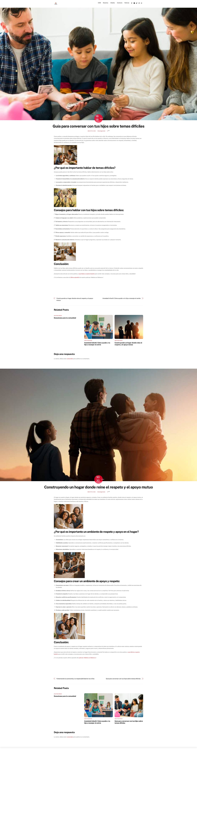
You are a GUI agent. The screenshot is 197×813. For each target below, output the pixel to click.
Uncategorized (101, 131)
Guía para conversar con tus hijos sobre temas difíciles (123, 678)
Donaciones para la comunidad (65, 318)
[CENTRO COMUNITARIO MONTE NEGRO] (56, 4)
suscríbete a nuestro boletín (86, 274)
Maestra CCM (92, 131)
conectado (70, 358)
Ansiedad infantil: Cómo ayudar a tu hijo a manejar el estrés (122, 298)
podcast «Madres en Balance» (87, 657)
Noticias (127, 3)
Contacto (119, 3)
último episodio (74, 277)
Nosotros (105, 3)
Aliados (112, 3)
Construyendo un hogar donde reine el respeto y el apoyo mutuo (74, 299)
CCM (99, 3)
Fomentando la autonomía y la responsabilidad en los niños (75, 678)
